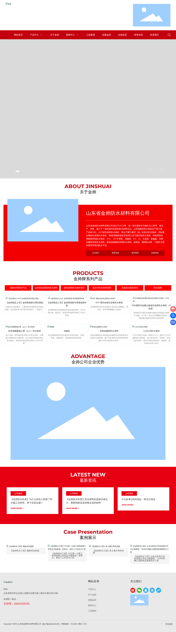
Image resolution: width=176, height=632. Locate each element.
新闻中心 (92, 605)
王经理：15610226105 (16, 603)
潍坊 (80, 624)
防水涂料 (158, 288)
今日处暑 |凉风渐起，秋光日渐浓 (138, 499)
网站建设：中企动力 (70, 624)
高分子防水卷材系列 (102, 288)
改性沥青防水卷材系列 (74, 288)
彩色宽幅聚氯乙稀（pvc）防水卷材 (24, 331)
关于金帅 (92, 595)
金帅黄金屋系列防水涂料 (46, 288)
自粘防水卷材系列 (130, 288)
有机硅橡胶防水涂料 (109, 331)
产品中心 (92, 589)
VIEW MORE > (17, 508)
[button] (17, 171)
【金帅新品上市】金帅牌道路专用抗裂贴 (24, 302)
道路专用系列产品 (18, 288)
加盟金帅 (92, 600)
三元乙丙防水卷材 (151, 331)
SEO (85, 624)
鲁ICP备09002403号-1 (51, 624)
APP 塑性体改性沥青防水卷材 (109, 302)
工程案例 (92, 611)
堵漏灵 (67, 331)
